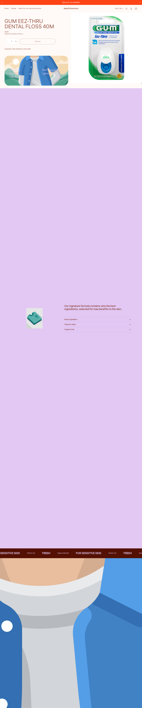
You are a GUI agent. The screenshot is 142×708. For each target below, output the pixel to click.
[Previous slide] (2, 2)
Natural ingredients (70, 319)
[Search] (126, 8)
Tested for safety (70, 324)
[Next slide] (139, 2)
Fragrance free (69, 329)
